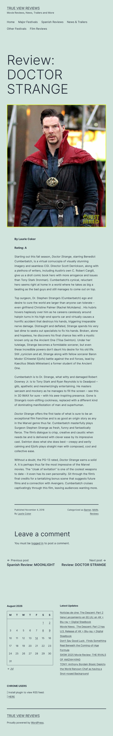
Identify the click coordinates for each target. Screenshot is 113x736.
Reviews (94, 513)
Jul (12, 668)
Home (11, 22)
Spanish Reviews (52, 22)
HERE (11, 696)
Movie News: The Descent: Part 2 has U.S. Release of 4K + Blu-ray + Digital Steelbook (82, 631)
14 (36, 638)
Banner (87, 509)
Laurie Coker (24, 513)
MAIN (95, 509)
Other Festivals (16, 28)
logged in (37, 543)
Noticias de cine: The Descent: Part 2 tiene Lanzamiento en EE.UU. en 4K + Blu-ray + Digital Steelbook (82, 617)
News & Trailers (77, 22)
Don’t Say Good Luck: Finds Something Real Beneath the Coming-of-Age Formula (83, 645)
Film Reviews (38, 28)
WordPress (37, 722)
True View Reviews (23, 8)
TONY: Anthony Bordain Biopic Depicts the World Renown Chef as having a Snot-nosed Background (82, 669)
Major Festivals (28, 22)
